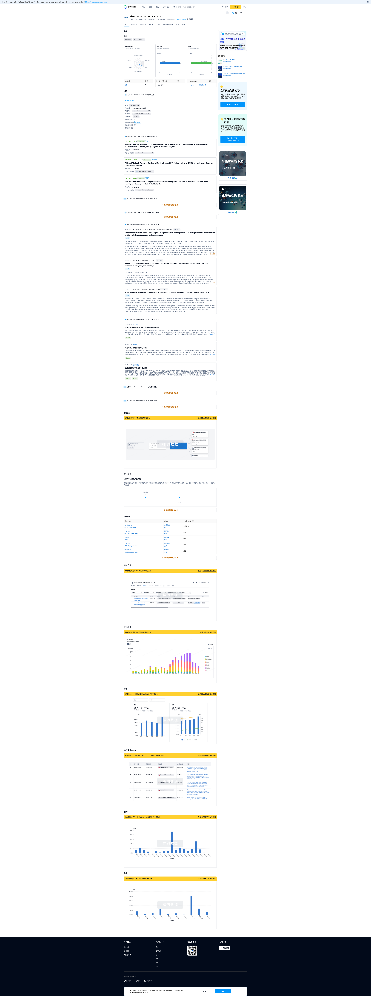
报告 (157, 962)
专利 (157, 955)
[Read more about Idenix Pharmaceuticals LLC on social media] (187, 19)
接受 (223, 991)
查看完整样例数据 (209, 418)
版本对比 (166, 7)
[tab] (126, 24)
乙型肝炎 (136, 116)
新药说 (135, 344)
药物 (157, 947)
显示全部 (212, 334)
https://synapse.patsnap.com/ (96, 2)
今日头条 (136, 324)
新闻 (157, 966)
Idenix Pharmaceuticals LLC (142, 111)
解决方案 (126, 947)
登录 (244, 7)
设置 (204, 991)
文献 (157, 959)
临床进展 (158, 951)
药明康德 (136, 365)
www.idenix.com (181, 19)
